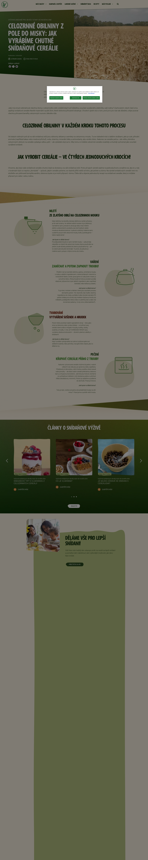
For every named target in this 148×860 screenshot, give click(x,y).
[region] (74, 94)
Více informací (91, 93)
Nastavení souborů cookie (56, 97)
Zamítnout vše (75, 97)
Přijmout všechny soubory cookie (91, 97)
